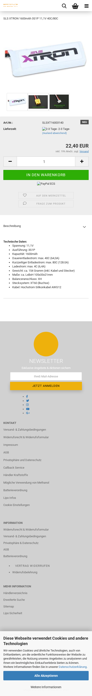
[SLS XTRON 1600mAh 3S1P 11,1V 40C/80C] (46, 58)
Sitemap (8, 606)
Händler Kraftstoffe (15, 475)
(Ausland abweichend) (54, 133)
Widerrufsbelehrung (24, 572)
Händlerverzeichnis (15, 593)
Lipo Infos (9, 497)
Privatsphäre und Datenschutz (22, 460)
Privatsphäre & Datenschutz (20, 543)
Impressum (10, 444)
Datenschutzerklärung (73, 666)
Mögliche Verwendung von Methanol (26, 482)
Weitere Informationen (46, 687)
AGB (6, 452)
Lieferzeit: (10, 129)
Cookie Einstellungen (16, 505)
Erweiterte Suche (14, 599)
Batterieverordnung (15, 490)
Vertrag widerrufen (32, 565)
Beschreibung (12, 226)
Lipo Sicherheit (12, 613)
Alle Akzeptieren (46, 675)
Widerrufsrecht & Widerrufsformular (26, 437)
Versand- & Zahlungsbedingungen (24, 429)
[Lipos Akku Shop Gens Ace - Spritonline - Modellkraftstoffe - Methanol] (9, 5)
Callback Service (13, 467)
